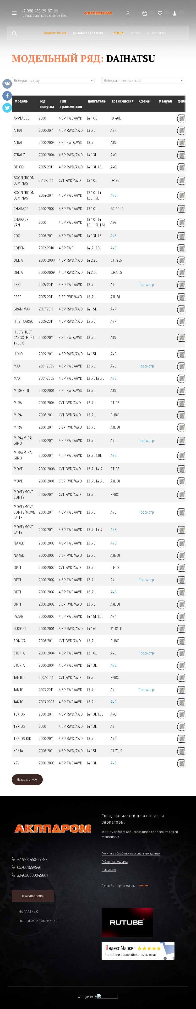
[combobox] (53, 80)
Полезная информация (38, 921)
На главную (28, 912)
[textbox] (53, 80)
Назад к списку (27, 780)
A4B (113, 195)
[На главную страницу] (98, 13)
